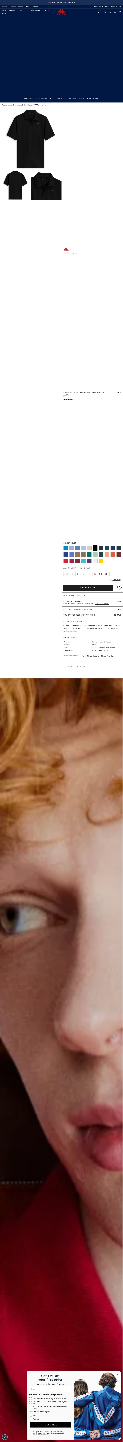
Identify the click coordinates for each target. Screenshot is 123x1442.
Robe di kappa (7, 105)
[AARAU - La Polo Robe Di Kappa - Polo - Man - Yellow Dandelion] (101, 561)
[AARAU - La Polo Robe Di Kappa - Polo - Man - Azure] (65, 548)
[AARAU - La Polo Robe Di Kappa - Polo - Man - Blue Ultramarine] (71, 554)
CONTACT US (116, 6)
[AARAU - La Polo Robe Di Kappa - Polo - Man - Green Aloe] (83, 554)
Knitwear (61, 99)
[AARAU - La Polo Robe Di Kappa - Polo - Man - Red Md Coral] (65, 561)
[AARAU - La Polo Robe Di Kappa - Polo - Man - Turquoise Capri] (83, 561)
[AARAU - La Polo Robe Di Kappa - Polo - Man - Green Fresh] (95, 554)
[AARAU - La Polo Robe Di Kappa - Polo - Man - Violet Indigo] (89, 561)
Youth (74, 568)
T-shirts (43, 99)
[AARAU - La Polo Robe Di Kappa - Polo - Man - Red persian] (71, 561)
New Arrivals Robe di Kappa (23, 105)
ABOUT (107, 6)
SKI (27, 11)
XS (72, 574)
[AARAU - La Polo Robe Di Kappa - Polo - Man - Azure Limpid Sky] (83, 548)
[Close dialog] (117, 1374)
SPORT (46, 11)
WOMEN (12, 11)
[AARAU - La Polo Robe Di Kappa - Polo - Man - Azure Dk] (77, 548)
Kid (80, 568)
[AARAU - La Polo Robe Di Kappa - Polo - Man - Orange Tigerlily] (113, 554)
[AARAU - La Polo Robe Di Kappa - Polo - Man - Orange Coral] (107, 554)
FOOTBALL (35, 11)
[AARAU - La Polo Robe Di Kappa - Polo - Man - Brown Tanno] (77, 554)
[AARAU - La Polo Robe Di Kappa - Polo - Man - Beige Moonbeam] (89, 548)
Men (83, 656)
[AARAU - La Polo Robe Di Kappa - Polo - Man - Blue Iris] (101, 548)
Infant (87, 568)
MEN (4, 11)
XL (95, 574)
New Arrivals (30, 99)
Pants (81, 99)
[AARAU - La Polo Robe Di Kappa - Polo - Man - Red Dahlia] (118, 554)
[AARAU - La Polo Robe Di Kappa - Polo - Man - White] (95, 561)
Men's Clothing (93, 656)
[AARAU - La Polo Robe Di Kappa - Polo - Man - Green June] (101, 554)
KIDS (20, 11)
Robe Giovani (92, 99)
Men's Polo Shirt (107, 656)
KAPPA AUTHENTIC (16, 6)
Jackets (72, 99)
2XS (66, 574)
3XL (106, 574)
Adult (66, 568)
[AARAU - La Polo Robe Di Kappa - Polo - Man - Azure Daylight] (71, 548)
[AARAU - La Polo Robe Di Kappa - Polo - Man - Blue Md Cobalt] (113, 548)
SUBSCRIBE (50, 1425)
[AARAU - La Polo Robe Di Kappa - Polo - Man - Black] (95, 548)
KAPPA (4, 6)
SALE (4, 13)
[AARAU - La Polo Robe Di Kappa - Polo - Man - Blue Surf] (65, 554)
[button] (68, 399)
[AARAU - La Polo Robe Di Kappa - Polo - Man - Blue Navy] (118, 548)
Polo (52, 99)
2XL (100, 574)
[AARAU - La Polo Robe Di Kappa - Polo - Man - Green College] (89, 554)
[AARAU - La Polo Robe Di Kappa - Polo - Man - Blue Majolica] (107, 548)
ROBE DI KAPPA (32, 6)
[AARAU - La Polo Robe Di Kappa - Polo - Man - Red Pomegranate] (77, 561)
